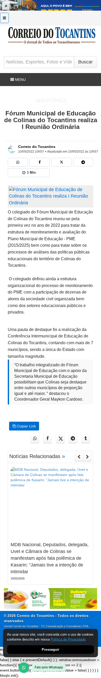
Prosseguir (50, 649)
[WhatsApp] (24, 667)
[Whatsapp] (18, 162)
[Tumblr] (85, 438)
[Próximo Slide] (87, 456)
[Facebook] (40, 162)
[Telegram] (83, 162)
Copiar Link (26, 426)
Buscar (85, 61)
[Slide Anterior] (79, 456)
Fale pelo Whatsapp (49, 667)
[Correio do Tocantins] (12, 149)
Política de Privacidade (68, 639)
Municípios (50, 100)
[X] (61, 162)
